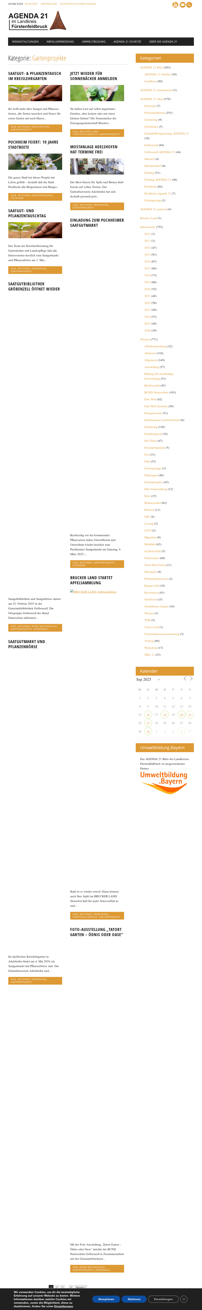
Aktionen (24, 126)
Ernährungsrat (153, 434)
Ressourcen (151, 592)
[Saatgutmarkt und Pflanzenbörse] (35, 948)
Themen (145, 339)
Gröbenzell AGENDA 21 (159, 152)
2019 (147, 282)
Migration (150, 537)
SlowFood (150, 599)
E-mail (183, 5)
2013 (147, 241)
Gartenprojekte (21, 129)
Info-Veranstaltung (155, 489)
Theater (149, 613)
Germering (151, 119)
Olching (149, 173)
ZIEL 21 (149, 654)
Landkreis (150, 81)
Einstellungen (63, 1306)
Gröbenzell (41, 628)
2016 (147, 261)
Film (147, 461)
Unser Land (151, 627)
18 (164, 715)
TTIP (147, 620)
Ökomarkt (150, 572)
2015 (147, 254)
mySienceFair (152, 551)
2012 (147, 234)
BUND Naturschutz (44, 626)
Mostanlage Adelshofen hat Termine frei (94, 149)
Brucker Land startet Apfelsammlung (91, 580)
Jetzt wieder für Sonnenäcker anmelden (93, 76)
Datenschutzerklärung (78, 4)
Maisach (149, 159)
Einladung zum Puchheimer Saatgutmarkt (97, 222)
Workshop (150, 648)
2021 (147, 296)
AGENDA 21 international (156, 90)
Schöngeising (152, 200)
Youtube (175, 5)
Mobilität (149, 544)
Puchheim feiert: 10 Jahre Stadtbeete (33, 144)
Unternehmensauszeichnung (161, 634)
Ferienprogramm (154, 447)
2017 (147, 268)
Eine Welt (150, 399)
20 (181, 715)
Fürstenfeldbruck (85, 134)
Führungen (151, 475)
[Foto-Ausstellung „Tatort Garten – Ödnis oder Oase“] (97, 1236)
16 (148, 715)
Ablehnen (134, 1299)
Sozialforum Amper (156, 606)
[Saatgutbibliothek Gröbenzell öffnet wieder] (35, 590)
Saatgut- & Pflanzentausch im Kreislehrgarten (34, 76)
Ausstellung (151, 367)
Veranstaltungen (25, 41)
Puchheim (17, 198)
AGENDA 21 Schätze (127, 41)
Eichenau (150, 106)
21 (189, 715)
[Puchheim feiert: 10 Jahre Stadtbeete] (35, 169)
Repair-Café (151, 585)
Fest (146, 454)
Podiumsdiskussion (156, 579)
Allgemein (150, 360)
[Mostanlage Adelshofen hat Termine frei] (97, 173)
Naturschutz (151, 558)
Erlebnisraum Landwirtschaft (162, 420)
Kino (147, 496)
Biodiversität (41, 126)
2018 (147, 275)
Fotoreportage (153, 468)
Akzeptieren (106, 1299)
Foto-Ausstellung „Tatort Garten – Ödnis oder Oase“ (96, 932)
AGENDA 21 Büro (151, 67)
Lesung (148, 523)
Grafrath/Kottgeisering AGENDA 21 (166, 133)
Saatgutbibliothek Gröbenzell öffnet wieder (34, 286)
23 (148, 723)
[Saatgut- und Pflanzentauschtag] (35, 237)
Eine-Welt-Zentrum (156, 406)
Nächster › (80, 1287)
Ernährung (101, 204)
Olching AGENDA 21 (157, 179)
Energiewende (153, 413)
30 (148, 731)
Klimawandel (152, 503)
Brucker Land (89, 131)
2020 (147, 289)
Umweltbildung (94, 41)
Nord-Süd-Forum (155, 565)
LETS (147, 530)
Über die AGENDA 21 (163, 41)
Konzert (149, 510)
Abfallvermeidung (60, 41)
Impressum (49, 4)
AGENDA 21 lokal (151, 99)
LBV (147, 516)
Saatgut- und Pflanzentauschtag (27, 213)
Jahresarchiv (147, 227)
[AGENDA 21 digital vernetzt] (37, 29)
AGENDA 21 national (153, 209)
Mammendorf (152, 166)
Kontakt (31, 4)
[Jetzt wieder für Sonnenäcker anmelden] (97, 100)
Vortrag (149, 641)
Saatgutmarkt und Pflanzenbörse (26, 644)
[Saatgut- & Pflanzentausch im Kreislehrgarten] (35, 100)
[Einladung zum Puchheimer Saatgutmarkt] (97, 526)
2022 (147, 303)
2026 (13, 126)
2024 (75, 914)
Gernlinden (151, 126)
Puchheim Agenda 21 (157, 193)
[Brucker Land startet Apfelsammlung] (97, 592)
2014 (147, 247)
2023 (147, 310)
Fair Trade (150, 441)
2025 (75, 204)
